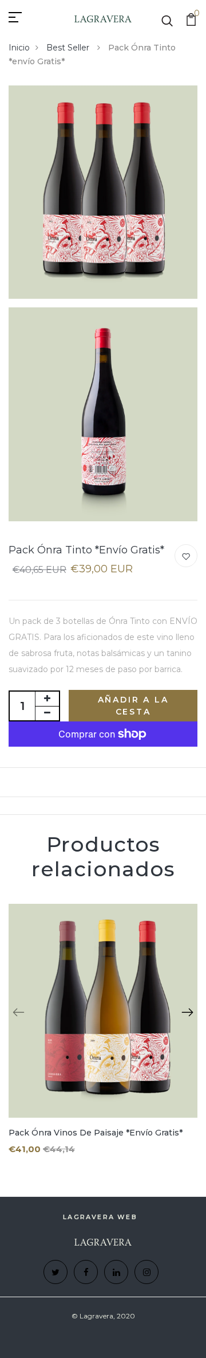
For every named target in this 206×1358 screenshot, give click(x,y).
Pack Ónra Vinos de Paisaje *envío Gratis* (96, 1132)
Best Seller (69, 47)
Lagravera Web (100, 1217)
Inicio (19, 47)
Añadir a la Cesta (133, 705)
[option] (103, 1038)
